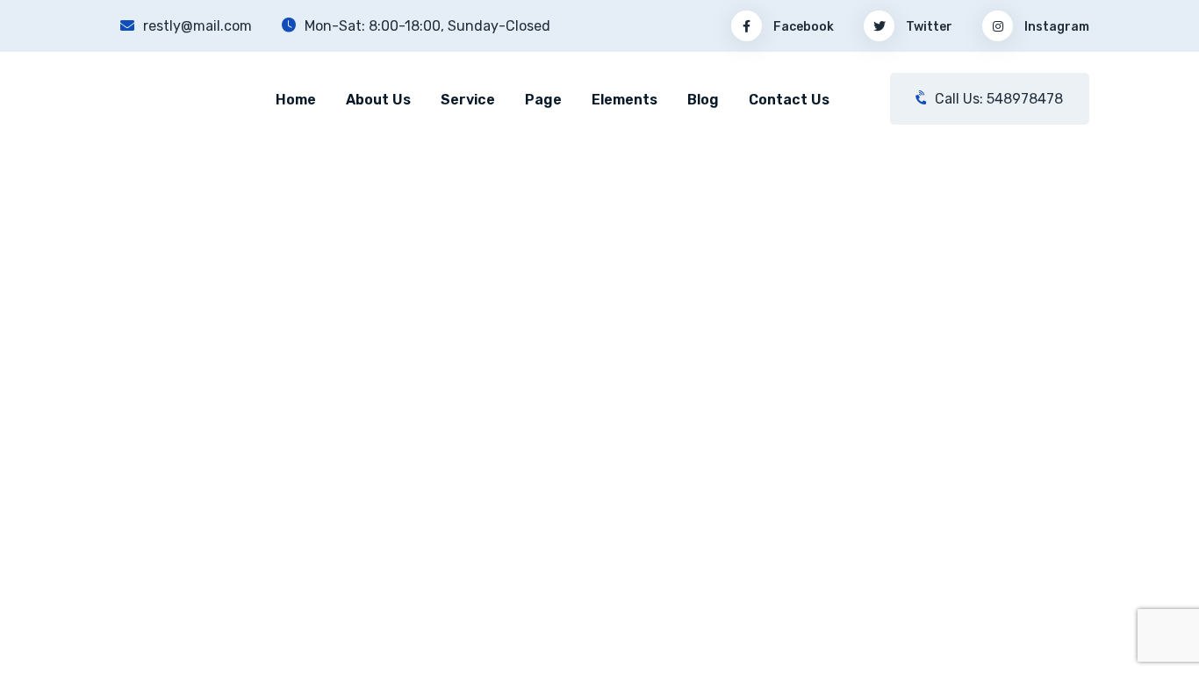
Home (296, 99)
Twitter (927, 26)
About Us (378, 99)
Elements (624, 99)
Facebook (802, 26)
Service (468, 99)
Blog (703, 99)
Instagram (1055, 26)
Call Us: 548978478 (997, 98)
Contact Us (789, 99)
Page (543, 99)
